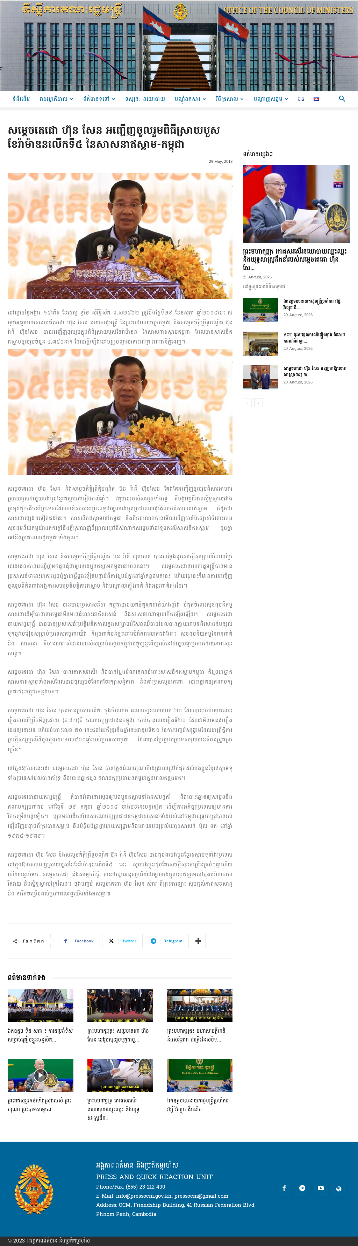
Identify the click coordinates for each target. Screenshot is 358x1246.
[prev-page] (247, 403)
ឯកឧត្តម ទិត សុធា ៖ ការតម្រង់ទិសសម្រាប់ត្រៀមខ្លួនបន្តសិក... (40, 1035)
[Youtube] (320, 1189)
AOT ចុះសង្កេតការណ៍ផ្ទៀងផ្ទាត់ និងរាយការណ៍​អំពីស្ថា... (314, 338)
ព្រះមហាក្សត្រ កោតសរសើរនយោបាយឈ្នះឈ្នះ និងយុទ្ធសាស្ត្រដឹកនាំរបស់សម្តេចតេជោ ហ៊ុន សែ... (295, 260)
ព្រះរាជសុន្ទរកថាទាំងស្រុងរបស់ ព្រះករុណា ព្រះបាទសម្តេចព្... (39, 1105)
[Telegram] (302, 1189)
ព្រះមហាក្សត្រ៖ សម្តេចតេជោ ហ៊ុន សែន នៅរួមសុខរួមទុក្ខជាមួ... (118, 1035)
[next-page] (258, 403)
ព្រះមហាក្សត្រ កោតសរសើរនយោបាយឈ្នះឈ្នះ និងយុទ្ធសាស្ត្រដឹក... (113, 1109)
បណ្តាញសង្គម (268, 99)
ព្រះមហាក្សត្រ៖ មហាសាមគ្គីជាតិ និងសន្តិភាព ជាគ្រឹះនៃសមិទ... (196, 1035)
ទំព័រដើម (21, 99)
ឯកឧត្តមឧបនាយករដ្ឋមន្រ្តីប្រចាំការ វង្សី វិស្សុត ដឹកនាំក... (198, 1105)
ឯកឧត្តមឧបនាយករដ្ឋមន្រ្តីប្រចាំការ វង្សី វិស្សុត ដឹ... (312, 304)
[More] (198, 941)
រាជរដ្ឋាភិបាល (53, 99)
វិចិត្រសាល (227, 99)
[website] (338, 1189)
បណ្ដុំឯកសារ (187, 99)
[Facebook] (284, 1189)
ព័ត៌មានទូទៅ (96, 99)
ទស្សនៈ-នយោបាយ (145, 99)
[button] (342, 99)
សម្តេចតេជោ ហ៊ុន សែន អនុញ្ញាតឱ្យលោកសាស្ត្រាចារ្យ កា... (315, 372)
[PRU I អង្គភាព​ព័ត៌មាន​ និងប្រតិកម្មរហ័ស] (179, 45)
